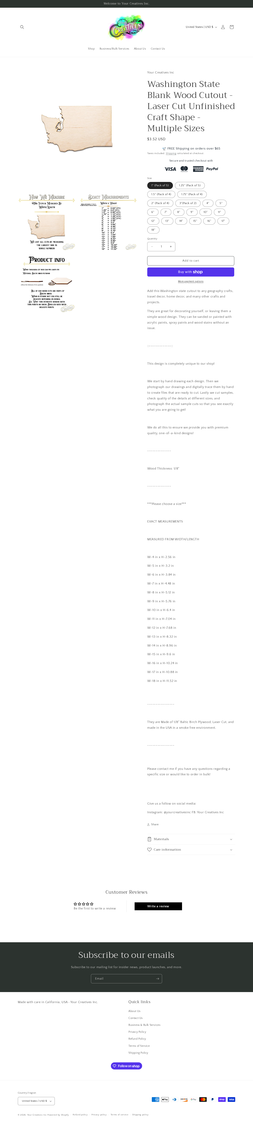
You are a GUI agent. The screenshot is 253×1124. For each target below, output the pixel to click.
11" (219, 212)
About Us (134, 1011)
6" (152, 212)
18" (153, 230)
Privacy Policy (137, 1032)
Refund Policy (137, 1039)
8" (178, 212)
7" (166, 212)
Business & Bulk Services (144, 1025)
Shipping (171, 153)
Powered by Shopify (58, 1115)
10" (206, 212)
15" (195, 221)
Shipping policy (140, 1115)
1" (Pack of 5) (160, 185)
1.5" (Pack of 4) (161, 194)
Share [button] (155, 824)
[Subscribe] (157, 978)
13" (167, 221)
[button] (22, 27)
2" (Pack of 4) (160, 203)
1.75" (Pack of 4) (192, 194)
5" (221, 203)
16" (209, 221)
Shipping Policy (138, 1052)
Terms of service (119, 1115)
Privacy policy (99, 1115)
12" (153, 221)
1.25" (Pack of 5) (190, 185)
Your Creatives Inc (37, 1115)
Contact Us (135, 1018)
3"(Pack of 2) (187, 203)
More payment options (191, 281)
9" (192, 212)
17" (223, 221)
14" (181, 221)
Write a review (158, 906)
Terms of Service (139, 1046)
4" (208, 203)
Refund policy (80, 1115)
